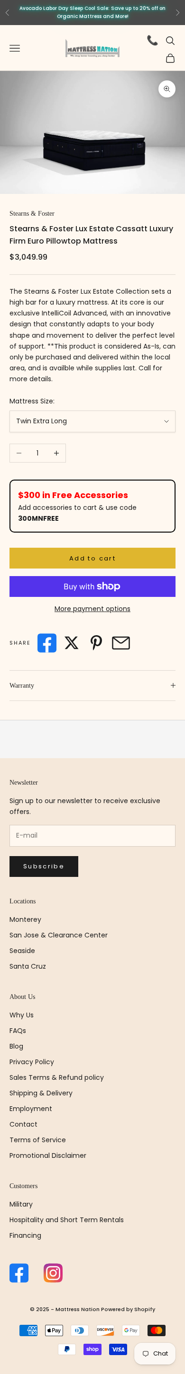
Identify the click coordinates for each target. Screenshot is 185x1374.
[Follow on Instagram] (53, 1273)
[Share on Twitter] (71, 642)
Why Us (21, 1015)
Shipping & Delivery (41, 1093)
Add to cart (92, 558)
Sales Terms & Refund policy (56, 1077)
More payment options (92, 608)
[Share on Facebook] (46, 643)
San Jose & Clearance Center (58, 935)
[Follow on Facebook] (18, 1273)
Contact (23, 1124)
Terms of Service (37, 1140)
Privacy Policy (31, 1062)
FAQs (17, 1030)
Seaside (22, 950)
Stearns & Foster (32, 213)
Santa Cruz (27, 966)
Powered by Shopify (128, 1309)
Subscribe (44, 866)
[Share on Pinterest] (96, 642)
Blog (16, 1046)
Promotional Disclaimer (47, 1155)
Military (21, 1204)
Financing (25, 1235)
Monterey (25, 919)
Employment (30, 1108)
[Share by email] (120, 642)
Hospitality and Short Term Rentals (66, 1220)
